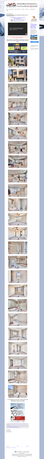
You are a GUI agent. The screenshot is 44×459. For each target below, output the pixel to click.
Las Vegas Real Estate (15, 426)
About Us (7, 10)
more (34, 46)
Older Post (27, 446)
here (21, 37)
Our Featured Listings (11, 9)
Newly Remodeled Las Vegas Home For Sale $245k (17, 17)
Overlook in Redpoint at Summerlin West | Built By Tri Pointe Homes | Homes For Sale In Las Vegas (33, 26)
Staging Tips (23, 9)
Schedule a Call (27, 9)
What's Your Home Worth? (18, 9)
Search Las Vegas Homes (32, 9)
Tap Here (17, 41)
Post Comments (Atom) (13, 447)
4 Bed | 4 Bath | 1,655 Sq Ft (17, 18)
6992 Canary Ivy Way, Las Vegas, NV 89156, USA (14, 427)
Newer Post (8, 446)
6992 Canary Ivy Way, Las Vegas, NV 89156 (18, 20)
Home (7, 9)
